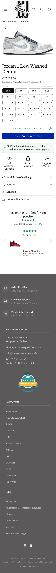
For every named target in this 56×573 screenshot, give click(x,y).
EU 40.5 (8, 102)
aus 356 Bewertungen (26, 224)
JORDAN (14, 21)
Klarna (9, 514)
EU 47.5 (47, 114)
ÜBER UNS (11, 475)
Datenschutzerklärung (37, 562)
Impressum (12, 520)
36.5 (34, 90)
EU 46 (21, 114)
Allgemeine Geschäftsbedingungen (23, 508)
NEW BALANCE (14, 443)
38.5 (21, 96)
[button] (6, 9)
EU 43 (8, 108)
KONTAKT (11, 482)
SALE (8, 469)
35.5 (8, 90)
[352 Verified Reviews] (28, 393)
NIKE (8, 437)
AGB (51, 562)
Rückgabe (11, 501)
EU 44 (21, 108)
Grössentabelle (48, 87)
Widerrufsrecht (18, 562)
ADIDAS (10, 450)
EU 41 (21, 102)
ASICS (9, 424)
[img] (28, 220)
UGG (8, 456)
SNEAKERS (11, 411)
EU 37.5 (8, 120)
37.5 (47, 90)
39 (34, 96)
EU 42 (34, 102)
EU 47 (34, 114)
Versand (16, 82)
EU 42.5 (47, 102)
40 (47, 96)
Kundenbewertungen (16, 533)
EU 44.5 (34, 108)
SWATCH (10, 462)
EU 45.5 (8, 114)
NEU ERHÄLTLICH (15, 418)
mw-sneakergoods (27, 558)
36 (21, 90)
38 (8, 96)
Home (4, 21)
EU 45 (47, 108)
